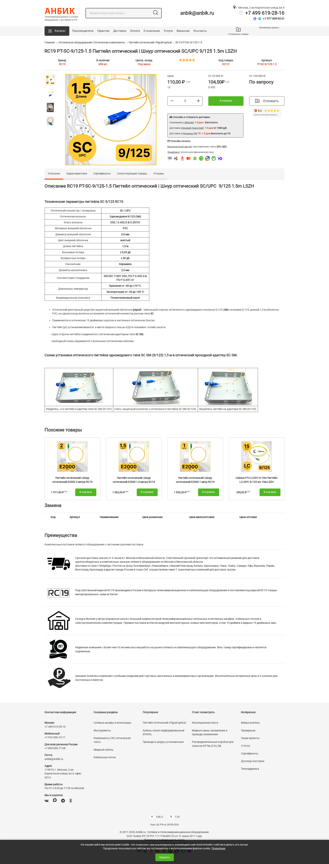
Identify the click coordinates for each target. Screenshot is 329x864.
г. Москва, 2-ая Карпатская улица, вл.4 (259, 7)
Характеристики (76, 173)
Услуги (168, 31)
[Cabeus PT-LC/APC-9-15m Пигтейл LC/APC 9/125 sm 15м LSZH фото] (256, 456)
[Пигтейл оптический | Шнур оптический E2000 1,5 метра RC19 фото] (134, 456)
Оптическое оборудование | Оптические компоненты (92, 42)
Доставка (119, 31)
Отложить (271, 101)
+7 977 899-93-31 (273, 18)
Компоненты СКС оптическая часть (112, 740)
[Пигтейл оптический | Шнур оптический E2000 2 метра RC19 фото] (72, 456)
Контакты (200, 31)
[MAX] (55, 801)
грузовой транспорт (192, 127)
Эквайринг (173, 152)
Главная (50, 42)
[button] (57, 31)
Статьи (245, 745)
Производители (82, 31)
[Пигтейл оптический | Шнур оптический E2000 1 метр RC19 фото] (195, 456)
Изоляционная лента (205, 722)
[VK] (47, 801)
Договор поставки (252, 761)
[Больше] (198, 100)
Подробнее (218, 848)
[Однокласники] (70, 801)
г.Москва (188, 122)
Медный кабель (103, 749)
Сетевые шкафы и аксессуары (112, 722)
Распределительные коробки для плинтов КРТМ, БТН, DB (213, 743)
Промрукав (248, 730)
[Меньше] (172, 100)
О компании (152, 31)
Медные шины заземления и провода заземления (209, 732)
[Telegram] (259, 18)
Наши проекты (250, 738)
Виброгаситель (250, 722)
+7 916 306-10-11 (55, 737)
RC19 (62, 64)
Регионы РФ (190, 133)
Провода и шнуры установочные (163, 741)
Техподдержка (250, 768)
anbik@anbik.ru (197, 13)
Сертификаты (102, 173)
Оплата (135, 31)
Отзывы (159, 173)
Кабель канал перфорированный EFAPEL (163, 732)
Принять (164, 857)
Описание (54, 173)
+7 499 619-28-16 (264, 13)
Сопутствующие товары (132, 173)
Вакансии (183, 31)
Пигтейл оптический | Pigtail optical (150, 42)
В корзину (226, 100)
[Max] (254, 18)
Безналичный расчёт (179, 146)
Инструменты (102, 730)
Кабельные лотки (105, 757)
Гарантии (103, 31)
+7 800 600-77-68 (55, 748)
